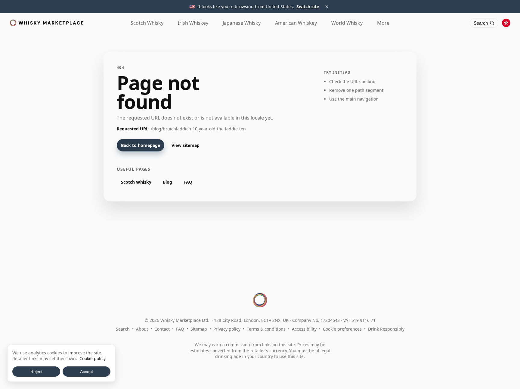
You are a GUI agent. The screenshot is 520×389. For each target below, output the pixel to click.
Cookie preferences (342, 329)
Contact (162, 329)
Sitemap (198, 329)
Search (123, 329)
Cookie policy (92, 358)
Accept (86, 371)
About (142, 329)
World (347, 23)
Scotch (147, 23)
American (296, 23)
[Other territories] (506, 23)
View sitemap (186, 145)
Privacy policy (226, 329)
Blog (167, 182)
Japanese (242, 23)
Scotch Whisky (136, 182)
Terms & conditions (266, 329)
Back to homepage (140, 145)
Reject (36, 371)
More (383, 23)
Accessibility (304, 329)
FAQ (188, 182)
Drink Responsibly (386, 329)
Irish (193, 23)
